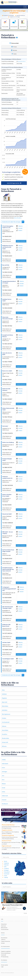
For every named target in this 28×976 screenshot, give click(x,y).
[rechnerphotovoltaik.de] (9, 2)
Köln (5, 866)
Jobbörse (3, 939)
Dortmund (6, 873)
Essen (5, 875)
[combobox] (14, 857)
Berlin (5, 861)
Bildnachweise (4, 927)
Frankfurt (6, 868)
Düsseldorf (7, 872)
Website (20, 226)
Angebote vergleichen (6, 951)
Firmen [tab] (15, 46)
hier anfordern (17, 218)
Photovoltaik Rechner (6, 953)
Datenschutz (4, 924)
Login (2, 966)
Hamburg (6, 863)
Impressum (3, 925)
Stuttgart (6, 870)
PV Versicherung (4, 956)
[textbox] (14, 857)
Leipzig (6, 877)
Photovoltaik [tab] (15, 43)
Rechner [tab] (15, 50)
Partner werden (4, 965)
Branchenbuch (4, 937)
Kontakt (20, 228)
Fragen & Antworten (5, 941)
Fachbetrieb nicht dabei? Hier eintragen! (11, 221)
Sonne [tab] (14, 54)
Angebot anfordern (21, 241)
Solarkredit (3, 955)
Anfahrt (20, 230)
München (6, 865)
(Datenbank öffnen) (22, 61)
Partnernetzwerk (4, 929)
